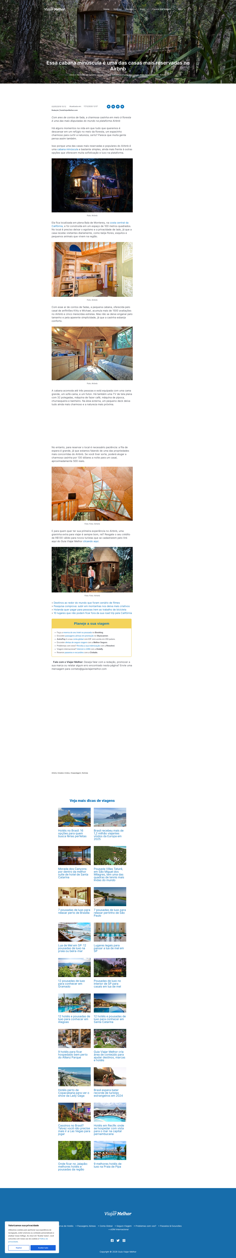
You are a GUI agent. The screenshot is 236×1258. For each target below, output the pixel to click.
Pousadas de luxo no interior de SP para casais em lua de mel (107, 983)
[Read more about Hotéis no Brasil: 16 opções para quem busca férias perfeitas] (74, 817)
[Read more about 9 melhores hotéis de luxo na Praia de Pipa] (110, 1150)
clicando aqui (90, 541)
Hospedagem (76, 773)
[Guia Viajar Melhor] (54, 9)
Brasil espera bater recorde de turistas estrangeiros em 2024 (108, 1092)
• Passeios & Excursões (170, 1226)
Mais (180, 9)
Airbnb (54, 773)
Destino (129, 9)
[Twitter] (118, 1240)
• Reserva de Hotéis (63, 1226)
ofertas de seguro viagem (76, 642)
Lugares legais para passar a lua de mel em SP (109, 948)
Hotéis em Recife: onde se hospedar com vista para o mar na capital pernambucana (109, 1130)
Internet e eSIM (83, 649)
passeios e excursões (74, 652)
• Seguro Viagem (123, 1226)
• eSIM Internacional (119, 1229)
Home (106, 9)
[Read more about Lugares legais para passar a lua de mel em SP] (110, 931)
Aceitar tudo (43, 1248)
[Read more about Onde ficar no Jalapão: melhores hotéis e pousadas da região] (74, 1150)
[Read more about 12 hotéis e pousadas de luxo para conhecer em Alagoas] (74, 1002)
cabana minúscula (67, 149)
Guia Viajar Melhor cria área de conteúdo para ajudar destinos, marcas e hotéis (109, 1056)
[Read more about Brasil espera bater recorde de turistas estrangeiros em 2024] (110, 1076)
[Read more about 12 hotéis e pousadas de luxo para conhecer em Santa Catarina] (110, 1002)
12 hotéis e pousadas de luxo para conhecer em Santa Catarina (110, 1019)
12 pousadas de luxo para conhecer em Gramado (71, 983)
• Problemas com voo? (145, 1226)
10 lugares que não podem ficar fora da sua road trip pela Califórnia (93, 613)
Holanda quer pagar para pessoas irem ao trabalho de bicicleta (90, 609)
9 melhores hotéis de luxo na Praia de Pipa (107, 1165)
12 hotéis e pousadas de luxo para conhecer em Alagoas (74, 1019)
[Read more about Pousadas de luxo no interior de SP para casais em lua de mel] (110, 967)
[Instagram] (123, 1240)
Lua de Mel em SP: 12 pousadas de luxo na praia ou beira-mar (72, 948)
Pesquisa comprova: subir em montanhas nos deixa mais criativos (92, 606)
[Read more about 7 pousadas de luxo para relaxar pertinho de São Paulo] (110, 896)
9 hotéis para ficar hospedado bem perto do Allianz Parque (73, 1054)
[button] (109, 106)
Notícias (118, 9)
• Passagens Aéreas (85, 1226)
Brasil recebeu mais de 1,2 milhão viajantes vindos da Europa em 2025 (109, 835)
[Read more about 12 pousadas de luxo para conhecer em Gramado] (74, 967)
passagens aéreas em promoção (79, 636)
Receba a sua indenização (88, 646)
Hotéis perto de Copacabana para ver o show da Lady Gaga (73, 1092)
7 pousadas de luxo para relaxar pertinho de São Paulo (110, 912)
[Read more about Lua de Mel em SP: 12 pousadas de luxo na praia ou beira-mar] (74, 931)
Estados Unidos (64, 773)
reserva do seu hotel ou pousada (77, 632)
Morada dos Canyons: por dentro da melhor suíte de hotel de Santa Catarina (73, 873)
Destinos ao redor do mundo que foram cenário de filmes (87, 602)
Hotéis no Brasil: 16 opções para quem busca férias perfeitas (72, 833)
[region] (32, 1237)
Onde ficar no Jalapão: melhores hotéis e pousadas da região (73, 1166)
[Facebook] (112, 1240)
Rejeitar (19, 1248)
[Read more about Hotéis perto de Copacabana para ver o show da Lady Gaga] (74, 1076)
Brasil (142, 9)
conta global (78, 639)
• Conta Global (105, 1226)
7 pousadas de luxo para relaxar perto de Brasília (74, 911)
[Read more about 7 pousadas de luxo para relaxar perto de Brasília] (74, 896)
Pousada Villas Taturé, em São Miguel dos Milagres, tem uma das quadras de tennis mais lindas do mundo (109, 874)
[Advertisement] (92, 427)
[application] (134, 9)
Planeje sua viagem (161, 9)
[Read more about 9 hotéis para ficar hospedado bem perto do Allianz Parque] (74, 1038)
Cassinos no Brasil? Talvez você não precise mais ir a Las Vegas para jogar (74, 1130)
